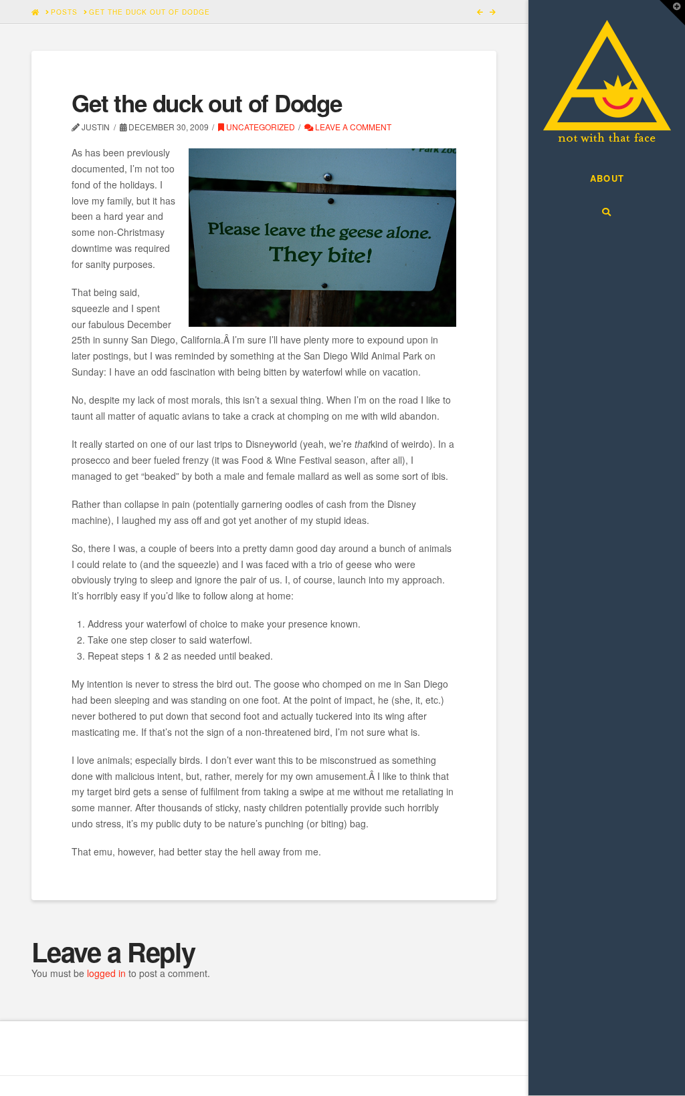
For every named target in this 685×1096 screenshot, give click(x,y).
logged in (106, 973)
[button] (672, 12)
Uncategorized (259, 126)
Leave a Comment (352, 126)
